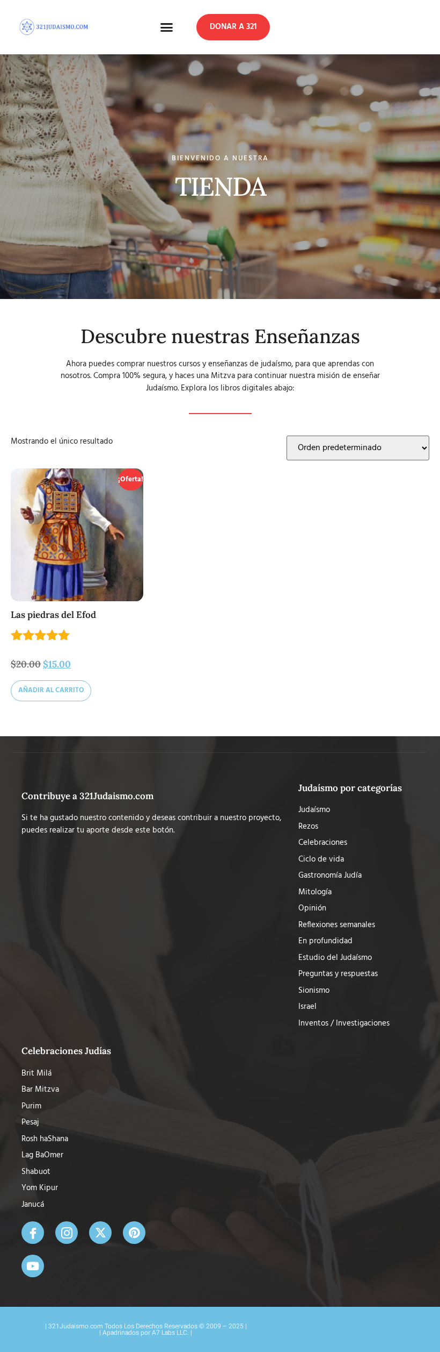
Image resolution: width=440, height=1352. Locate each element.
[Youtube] (32, 1266)
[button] (167, 27)
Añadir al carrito (51, 690)
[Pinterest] (134, 1232)
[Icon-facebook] (32, 1232)
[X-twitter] (100, 1232)
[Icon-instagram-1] (66, 1232)
